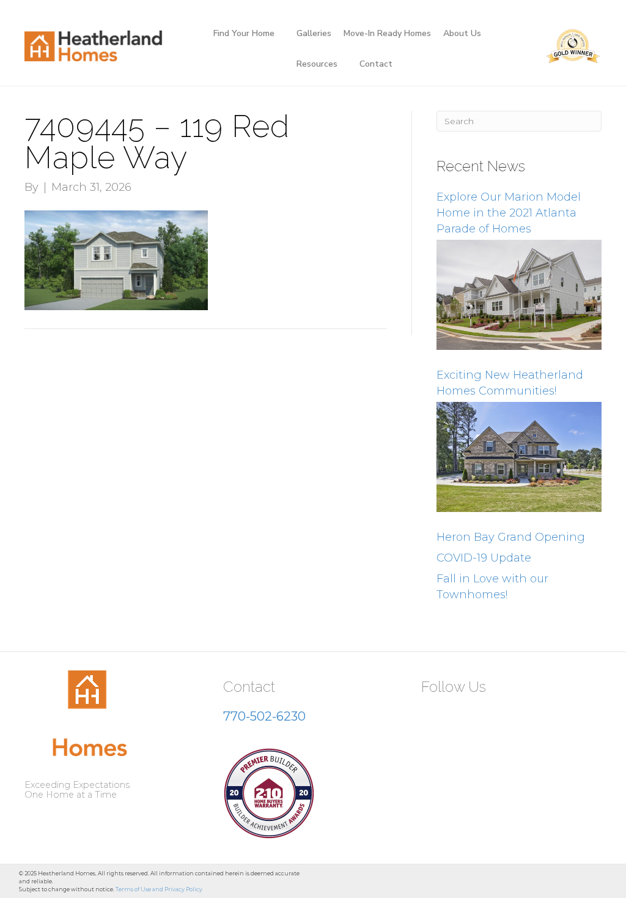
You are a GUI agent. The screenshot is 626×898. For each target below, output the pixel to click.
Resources (316, 64)
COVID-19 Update (483, 558)
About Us (462, 33)
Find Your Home (243, 33)
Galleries (313, 33)
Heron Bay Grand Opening (510, 537)
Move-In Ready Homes (387, 33)
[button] (435, 717)
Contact (375, 64)
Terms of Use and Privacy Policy (159, 889)
